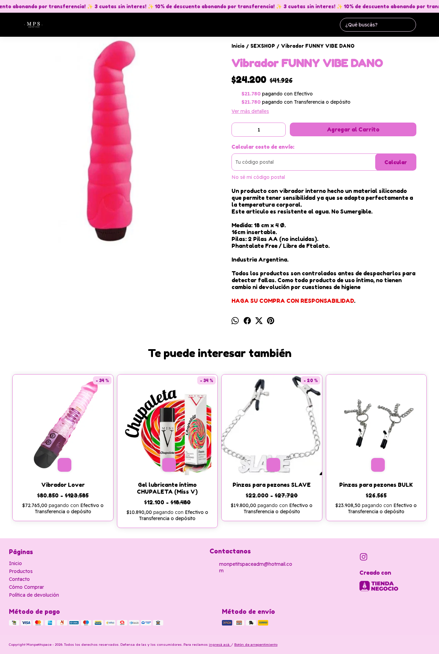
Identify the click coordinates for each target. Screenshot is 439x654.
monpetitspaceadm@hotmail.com (255, 567)
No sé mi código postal (258, 177)
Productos (21, 571)
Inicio (15, 563)
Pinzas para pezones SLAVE (272, 484)
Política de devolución (34, 595)
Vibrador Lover (63, 484)
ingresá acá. (220, 644)
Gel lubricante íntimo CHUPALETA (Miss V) (167, 488)
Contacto (19, 579)
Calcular (395, 162)
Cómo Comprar (26, 587)
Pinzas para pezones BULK (376, 484)
